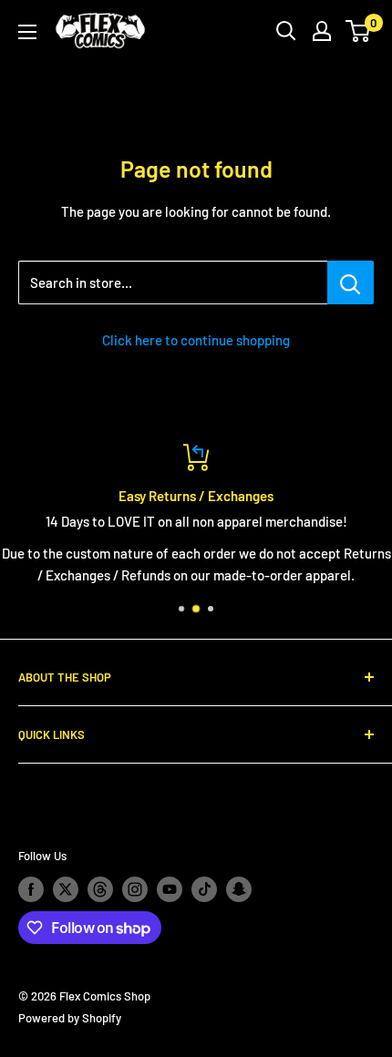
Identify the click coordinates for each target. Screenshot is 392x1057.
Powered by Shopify (69, 1018)
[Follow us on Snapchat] (239, 889)
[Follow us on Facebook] (31, 889)
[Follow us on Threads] (100, 889)
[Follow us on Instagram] (135, 889)
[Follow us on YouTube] (169, 889)
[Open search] (286, 31)
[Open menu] (27, 32)
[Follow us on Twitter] (65, 889)
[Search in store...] (350, 282)
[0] (358, 31)
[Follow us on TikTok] (204, 889)
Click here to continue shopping (196, 340)
